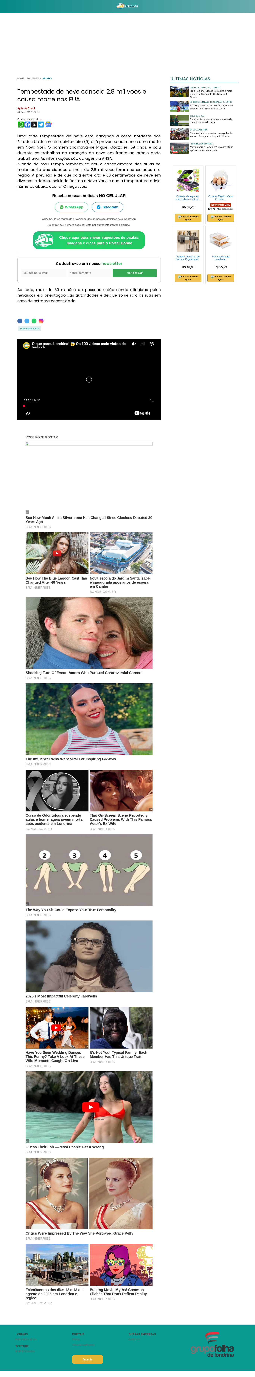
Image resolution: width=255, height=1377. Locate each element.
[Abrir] (13, 6)
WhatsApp (74, 207)
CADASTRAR (135, 273)
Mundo (47, 78)
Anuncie (87, 1359)
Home (20, 78)
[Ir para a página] (127, 6)
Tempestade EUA (29, 328)
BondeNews (34, 78)
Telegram (110, 207)
